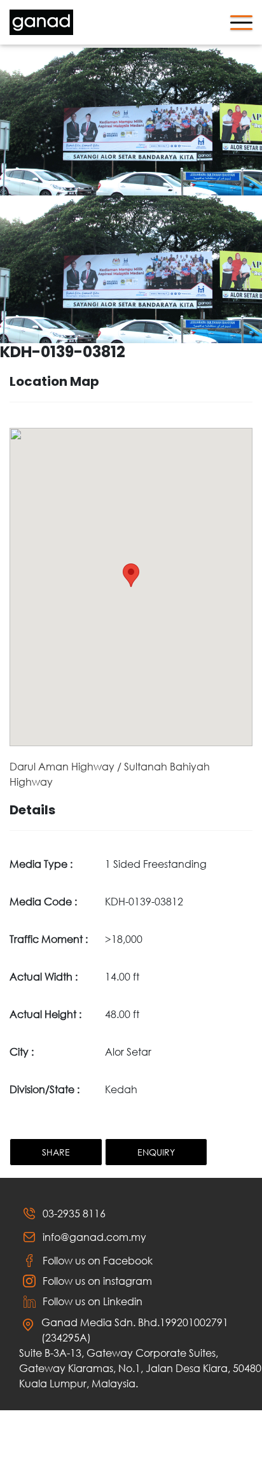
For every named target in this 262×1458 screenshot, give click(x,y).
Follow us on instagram (97, 1280)
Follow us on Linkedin (92, 1301)
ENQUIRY (156, 1152)
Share (56, 1152)
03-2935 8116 (74, 1213)
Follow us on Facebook (98, 1260)
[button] (131, 575)
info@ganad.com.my (94, 1236)
